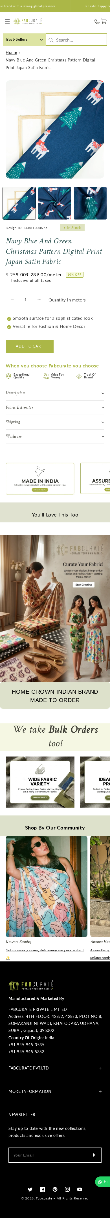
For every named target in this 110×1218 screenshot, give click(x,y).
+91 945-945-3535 (26, 1044)
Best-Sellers (17, 39)
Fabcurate (44, 1198)
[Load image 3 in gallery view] (90, 203)
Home (11, 52)
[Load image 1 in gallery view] (19, 203)
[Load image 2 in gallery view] (54, 203)
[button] (7, 21)
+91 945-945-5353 (26, 1051)
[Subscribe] (94, 1155)
